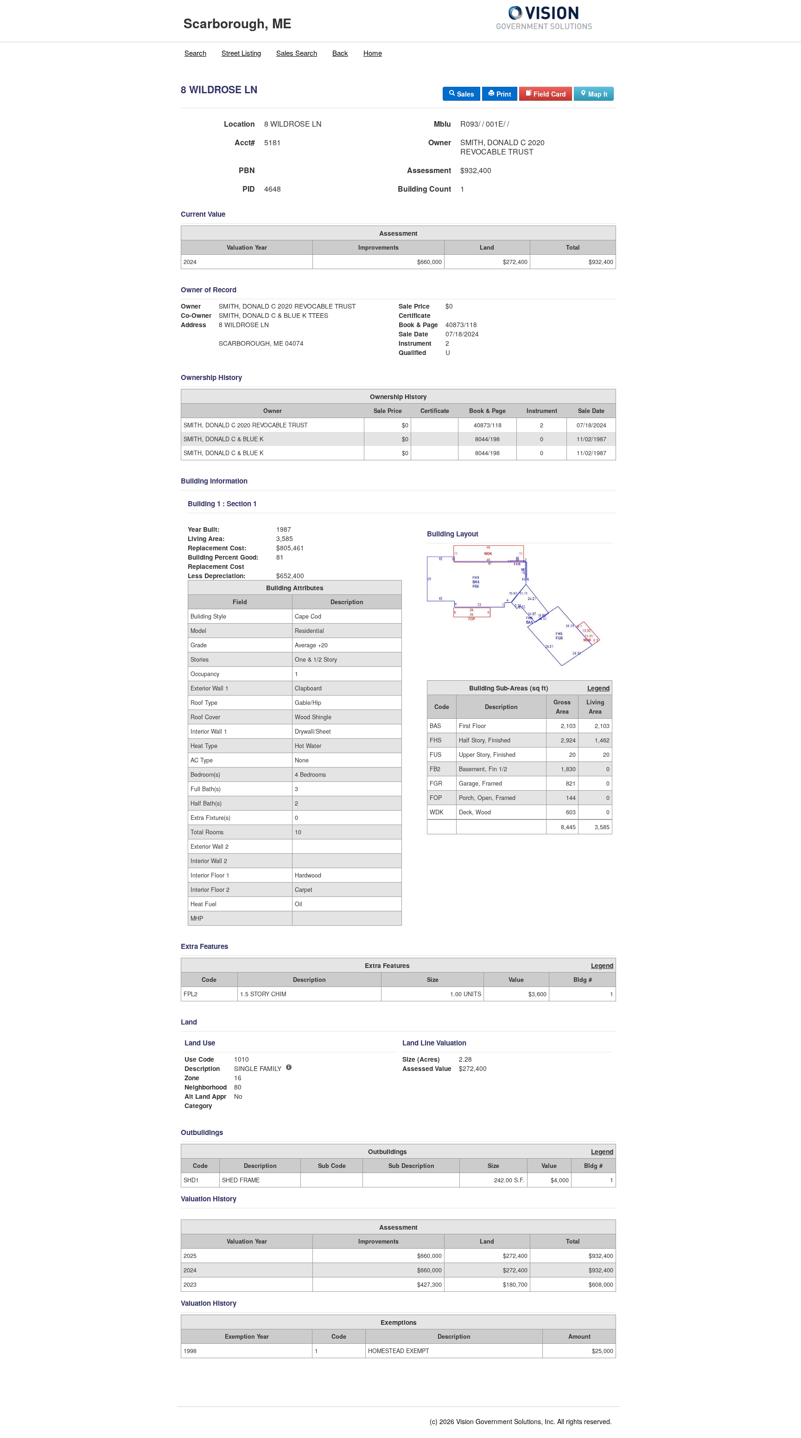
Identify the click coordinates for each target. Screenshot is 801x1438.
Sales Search (296, 53)
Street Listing (241, 53)
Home (372, 53)
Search (195, 53)
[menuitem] (195, 53)
